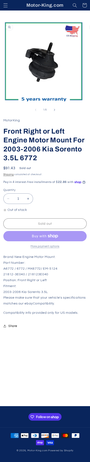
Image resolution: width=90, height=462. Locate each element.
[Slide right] (54, 109)
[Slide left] (35, 109)
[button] (5, 5)
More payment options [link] (45, 246)
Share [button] (12, 326)
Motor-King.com (37, 450)
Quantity (9, 190)
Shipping (8, 174)
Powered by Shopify (60, 450)
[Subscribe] (76, 401)
